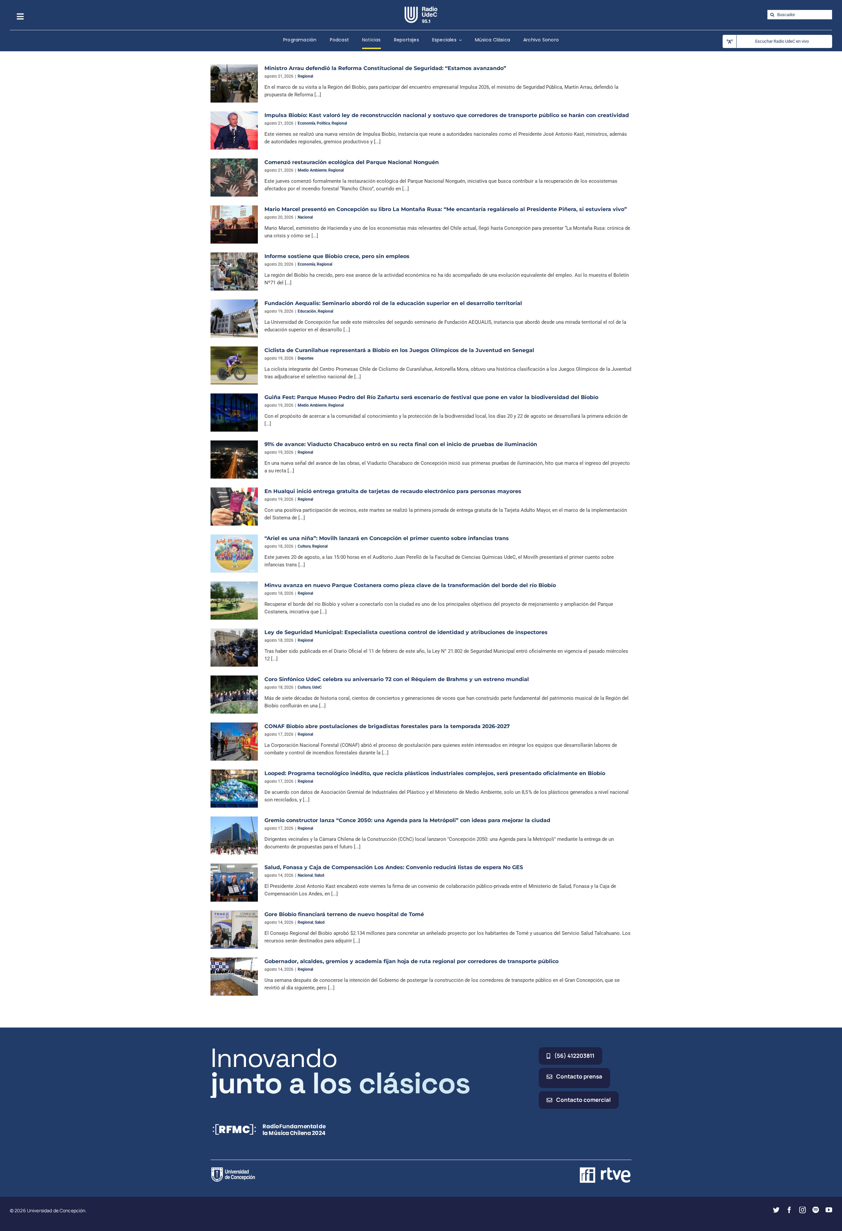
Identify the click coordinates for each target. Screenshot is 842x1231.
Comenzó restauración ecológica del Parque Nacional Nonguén (351, 162)
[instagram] (802, 1210)
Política (323, 123)
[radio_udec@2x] (421, 9)
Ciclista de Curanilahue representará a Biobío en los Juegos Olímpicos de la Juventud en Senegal (399, 350)
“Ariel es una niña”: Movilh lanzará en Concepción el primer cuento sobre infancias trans (386, 538)
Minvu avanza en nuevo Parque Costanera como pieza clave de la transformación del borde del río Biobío (410, 585)
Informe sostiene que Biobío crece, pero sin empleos (336, 256)
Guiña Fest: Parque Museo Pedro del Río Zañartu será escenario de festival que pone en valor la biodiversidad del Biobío (431, 397)
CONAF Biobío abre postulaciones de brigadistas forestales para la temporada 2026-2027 (387, 726)
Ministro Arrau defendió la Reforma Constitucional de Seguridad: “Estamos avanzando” (385, 68)
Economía (306, 123)
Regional (305, 76)
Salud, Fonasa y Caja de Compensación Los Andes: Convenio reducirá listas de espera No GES (393, 867)
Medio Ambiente (312, 170)
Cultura (304, 546)
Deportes (305, 358)
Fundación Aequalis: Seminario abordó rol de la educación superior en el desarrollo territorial (393, 303)
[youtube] (829, 1210)
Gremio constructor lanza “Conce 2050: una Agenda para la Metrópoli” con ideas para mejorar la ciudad (407, 820)
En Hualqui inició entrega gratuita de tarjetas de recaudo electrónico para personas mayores (392, 491)
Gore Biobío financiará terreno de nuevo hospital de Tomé (344, 914)
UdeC (317, 687)
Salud (319, 875)
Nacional (305, 217)
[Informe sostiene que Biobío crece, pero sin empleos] (234, 271)
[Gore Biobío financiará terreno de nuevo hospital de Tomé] (234, 930)
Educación (307, 311)
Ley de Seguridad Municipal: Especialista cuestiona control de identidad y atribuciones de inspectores (406, 632)
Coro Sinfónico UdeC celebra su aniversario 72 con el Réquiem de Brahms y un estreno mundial (396, 679)
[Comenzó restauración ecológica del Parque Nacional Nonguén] (234, 177)
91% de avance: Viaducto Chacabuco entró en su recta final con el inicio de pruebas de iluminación (401, 444)
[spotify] (815, 1210)
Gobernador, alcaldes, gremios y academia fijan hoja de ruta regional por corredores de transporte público (411, 961)
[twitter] (776, 1210)
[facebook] (789, 1210)
